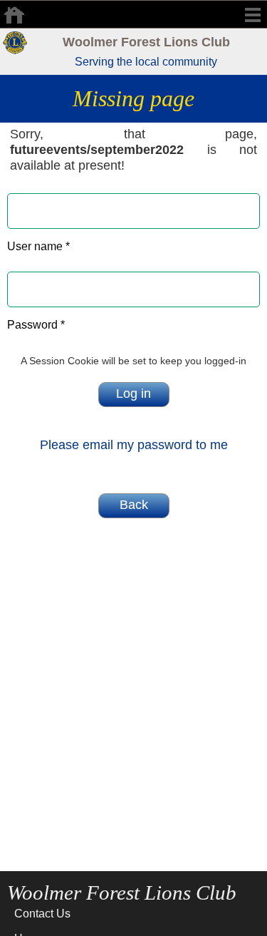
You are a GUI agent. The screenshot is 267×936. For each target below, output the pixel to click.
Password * (36, 325)
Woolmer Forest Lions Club (146, 42)
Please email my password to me (134, 444)
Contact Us (42, 913)
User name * (38, 246)
